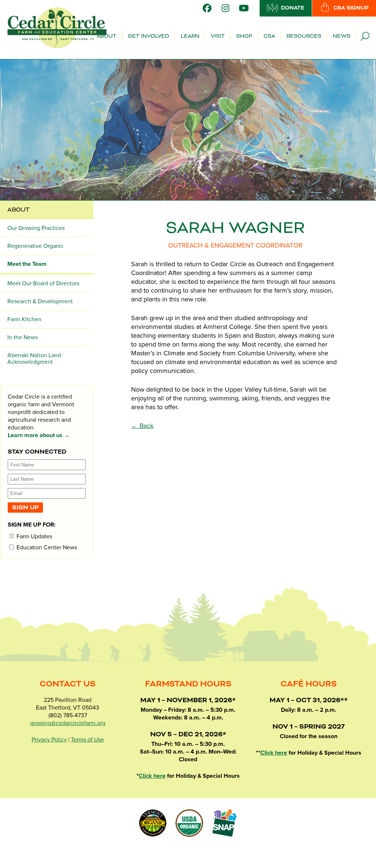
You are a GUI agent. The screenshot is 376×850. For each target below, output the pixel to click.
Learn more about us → (39, 435)
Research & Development (40, 301)
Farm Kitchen (24, 319)
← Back (142, 426)
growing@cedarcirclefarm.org (67, 723)
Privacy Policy (49, 739)
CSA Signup (351, 8)
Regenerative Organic (35, 246)
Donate (292, 8)
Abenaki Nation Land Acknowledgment (34, 359)
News (341, 36)
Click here (152, 776)
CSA (269, 36)
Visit (218, 36)
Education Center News (46, 547)
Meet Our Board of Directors (43, 283)
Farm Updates (33, 536)
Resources (303, 36)
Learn (190, 36)
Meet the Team (27, 264)
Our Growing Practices (36, 228)
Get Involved (148, 36)
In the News (22, 337)
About (106, 36)
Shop (244, 36)
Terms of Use (87, 739)
